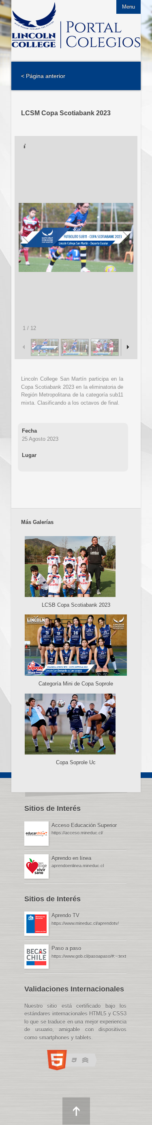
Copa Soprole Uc (76, 762)
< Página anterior (43, 76)
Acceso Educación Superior (84, 825)
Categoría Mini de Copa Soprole (76, 684)
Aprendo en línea (71, 858)
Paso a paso (66, 948)
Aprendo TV (65, 915)
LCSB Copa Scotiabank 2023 (76, 605)
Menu (128, 7)
